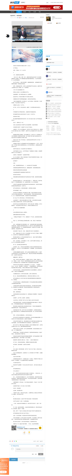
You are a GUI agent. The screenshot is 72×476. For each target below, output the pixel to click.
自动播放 (14, 47)
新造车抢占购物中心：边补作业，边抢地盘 (53, 116)
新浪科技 (55, 2)
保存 (35, 441)
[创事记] (22, 2)
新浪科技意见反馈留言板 (52, 121)
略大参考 (50, 84)
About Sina (58, 126)
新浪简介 (47, 126)
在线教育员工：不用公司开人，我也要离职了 (54, 106)
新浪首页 (58, 2)
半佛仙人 (26, 17)
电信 (29, 11)
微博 (21, 17)
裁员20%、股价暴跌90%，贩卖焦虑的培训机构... (54, 103)
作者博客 (59, 23)
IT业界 (34, 11)
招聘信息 (53, 128)
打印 (38, 441)
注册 (36, 454)
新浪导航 (61, 2)
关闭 (42, 441)
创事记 (19, 11)
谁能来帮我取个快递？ (51, 62)
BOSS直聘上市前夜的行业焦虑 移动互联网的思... (54, 111)
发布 (41, 454)
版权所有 (59, 134)
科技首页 (12, 11)
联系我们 (47, 128)
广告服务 (53, 126)
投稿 (40, 11)
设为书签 (52, 2)
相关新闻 (13, 459)
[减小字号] (41, 17)
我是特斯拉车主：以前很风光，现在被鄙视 (54, 72)
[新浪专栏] (14, 2)
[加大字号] (43, 17)
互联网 (24, 11)
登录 (33, 454)
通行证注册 (59, 128)
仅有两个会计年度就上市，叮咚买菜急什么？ (54, 113)
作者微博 (50, 23)
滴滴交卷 (48, 118)
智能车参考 (50, 92)
